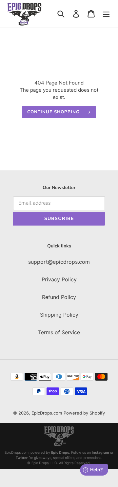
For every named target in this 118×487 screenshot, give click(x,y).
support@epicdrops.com (59, 262)
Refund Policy (59, 297)
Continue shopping (53, 112)
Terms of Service (59, 332)
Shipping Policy (59, 314)
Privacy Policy (59, 279)
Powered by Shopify (84, 413)
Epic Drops (60, 452)
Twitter (22, 458)
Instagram (100, 452)
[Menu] (106, 13)
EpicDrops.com (46, 413)
